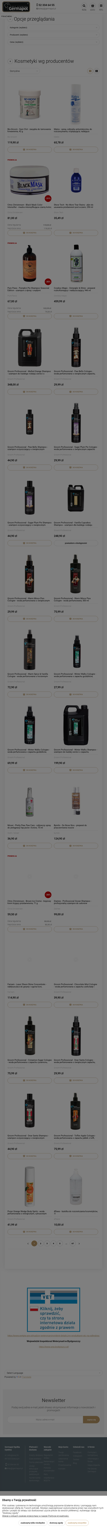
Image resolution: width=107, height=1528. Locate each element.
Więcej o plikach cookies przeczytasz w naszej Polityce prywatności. (35, 1516)
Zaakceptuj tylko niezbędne (33, 1523)
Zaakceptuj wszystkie (77, 1523)
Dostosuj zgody (56, 1523)
